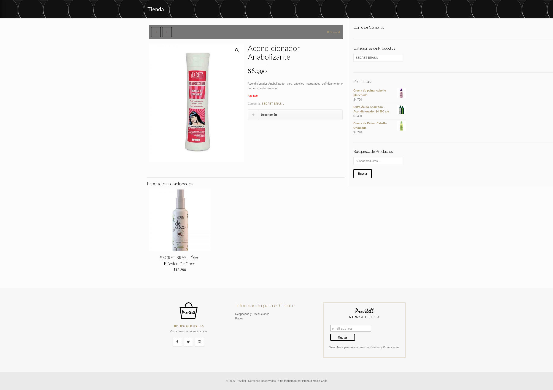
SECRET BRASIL (273, 103)
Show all (335, 32)
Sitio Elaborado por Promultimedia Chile (302, 380)
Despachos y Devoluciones (252, 314)
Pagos (239, 318)
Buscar (362, 173)
